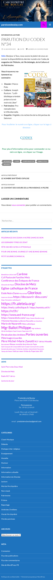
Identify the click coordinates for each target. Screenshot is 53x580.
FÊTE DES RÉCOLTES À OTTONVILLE (16, 247)
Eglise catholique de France (19, 288)
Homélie (4, 458)
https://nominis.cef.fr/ (40, 307)
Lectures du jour (7, 381)
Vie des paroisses (8, 519)
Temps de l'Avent (6, 351)
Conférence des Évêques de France (20, 280)
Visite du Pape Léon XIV (33, 351)
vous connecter (18, 205)
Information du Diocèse (10, 477)
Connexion (5, 551)
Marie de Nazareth (11, 323)
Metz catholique (28, 324)
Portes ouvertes (37, 334)
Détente (4, 444)
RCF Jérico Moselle (43, 341)
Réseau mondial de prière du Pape (23, 344)
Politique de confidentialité (10, 577)
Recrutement (5, 344)
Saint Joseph (25, 347)
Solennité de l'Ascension (36, 349)
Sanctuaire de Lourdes (37, 347)
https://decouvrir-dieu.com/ (30, 296)
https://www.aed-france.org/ (18, 314)
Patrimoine (5, 495)
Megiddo (6, 164)
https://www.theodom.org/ (35, 318)
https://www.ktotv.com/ (13, 317)
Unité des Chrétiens (9, 509)
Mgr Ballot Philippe (16, 327)
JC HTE (21, 49)
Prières (4, 500)
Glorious (34, 292)
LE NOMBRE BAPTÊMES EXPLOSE (15, 176)
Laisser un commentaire (38, 49)
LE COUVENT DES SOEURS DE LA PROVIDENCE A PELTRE (25, 186)
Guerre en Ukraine (7, 297)
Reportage (5, 505)
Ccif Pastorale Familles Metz (15, 277)
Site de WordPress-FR (10, 565)
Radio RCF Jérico (8, 376)
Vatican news (18, 351)
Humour (4, 463)
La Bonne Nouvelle (25, 321)
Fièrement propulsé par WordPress (33, 577)
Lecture (16, 35)
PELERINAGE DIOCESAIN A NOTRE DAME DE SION (22, 238)
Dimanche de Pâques (7, 285)
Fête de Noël (23, 293)
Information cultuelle (9, 472)
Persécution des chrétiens (13, 334)
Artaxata (7, 161)
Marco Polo (42, 161)
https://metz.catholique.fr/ (15, 307)
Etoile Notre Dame (10, 293)
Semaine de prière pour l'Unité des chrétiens (15, 349)
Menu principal (50, 25)
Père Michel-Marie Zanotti (17, 341)
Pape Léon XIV (27, 331)
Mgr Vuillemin (36, 328)
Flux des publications (9, 556)
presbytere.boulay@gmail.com (29, 421)
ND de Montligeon (7, 331)
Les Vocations (38, 321)
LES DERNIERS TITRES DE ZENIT (14, 242)
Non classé (5, 491)
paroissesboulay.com (12, 24)
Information (6, 35)
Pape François (17, 331)
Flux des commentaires (10, 560)
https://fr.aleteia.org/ (18, 303)
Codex (16, 161)
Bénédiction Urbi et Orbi (8, 274)
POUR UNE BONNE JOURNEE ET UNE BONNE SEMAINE (24, 252)
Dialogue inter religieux (10, 449)
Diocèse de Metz (25, 284)
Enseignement (6, 453)
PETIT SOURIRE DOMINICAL (13, 256)
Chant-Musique (7, 439)
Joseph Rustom (28, 161)
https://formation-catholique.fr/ (11, 300)
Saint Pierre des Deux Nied (12, 367)
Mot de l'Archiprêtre (9, 486)
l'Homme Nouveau (9, 321)
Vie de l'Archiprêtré (9, 514)
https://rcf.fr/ (9, 311)
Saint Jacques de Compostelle (11, 347)
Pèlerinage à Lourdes (11, 337)
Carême (22, 274)
